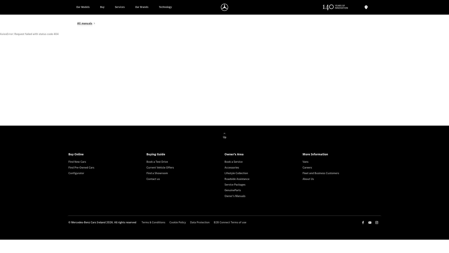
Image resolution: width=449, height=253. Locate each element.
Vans (305, 162)
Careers (307, 167)
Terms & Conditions (153, 222)
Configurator (76, 173)
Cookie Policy (177, 222)
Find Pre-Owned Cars (81, 167)
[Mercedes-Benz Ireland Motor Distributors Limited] (224, 7)
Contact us (153, 179)
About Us (308, 179)
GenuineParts (232, 190)
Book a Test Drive (157, 162)
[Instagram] (377, 222)
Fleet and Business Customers (321, 173)
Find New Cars (77, 162)
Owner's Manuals (234, 196)
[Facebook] (363, 222)
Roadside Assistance (236, 179)
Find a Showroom (157, 173)
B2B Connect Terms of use (230, 222)
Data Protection (200, 222)
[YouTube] (370, 222)
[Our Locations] (366, 7)
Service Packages (234, 184)
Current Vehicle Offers (160, 167)
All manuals (84, 23)
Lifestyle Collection (236, 173)
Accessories (231, 167)
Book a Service (233, 162)
